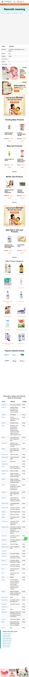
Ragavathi (4, 461)
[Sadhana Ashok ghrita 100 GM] (9, 127)
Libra (10, 64)
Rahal (3, 622)
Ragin (3, 577)
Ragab (3, 437)
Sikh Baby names (7, 643)
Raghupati (4, 540)
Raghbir (3, 514)
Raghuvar (4, 553)
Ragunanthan (5, 597)
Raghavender (5, 503)
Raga (3, 425)
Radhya (3, 414)
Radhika (4, 407)
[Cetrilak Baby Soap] (22, 239)
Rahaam (4, 619)
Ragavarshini (5, 457)
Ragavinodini (5, 471)
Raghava (4, 492)
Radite (3, 417)
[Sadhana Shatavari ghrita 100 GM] (22, 127)
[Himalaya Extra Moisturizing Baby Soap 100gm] (9, 239)
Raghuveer (4, 556)
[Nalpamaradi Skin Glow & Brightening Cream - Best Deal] (9, 184)
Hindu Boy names (7, 635)
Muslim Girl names (7, 641)
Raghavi (4, 512)
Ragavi (3, 466)
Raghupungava (5, 547)
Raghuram (4, 551)
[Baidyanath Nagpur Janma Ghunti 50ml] (22, 153)
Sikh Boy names (6, 645)
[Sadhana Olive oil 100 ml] (9, 153)
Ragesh (3, 479)
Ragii (3, 573)
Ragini (3, 579)
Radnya (3, 423)
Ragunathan (5, 600)
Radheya (4, 404)
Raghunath (4, 536)
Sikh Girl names (6, 646)
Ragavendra (5, 464)
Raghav (3, 485)
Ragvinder (4, 612)
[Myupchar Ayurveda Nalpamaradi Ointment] (22, 184)
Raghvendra (5, 564)
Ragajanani (4, 443)
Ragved (3, 609)
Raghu (3, 517)
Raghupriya (4, 544)
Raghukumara (5, 521)
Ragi (3, 568)
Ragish (3, 591)
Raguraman (4, 606)
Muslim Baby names (7, 638)
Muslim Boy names (7, 640)
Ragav (3, 449)
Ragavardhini (5, 454)
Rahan (3, 627)
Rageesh (4, 473)
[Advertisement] (14, 29)
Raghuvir (4, 560)
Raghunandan (5, 527)
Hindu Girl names (6, 636)
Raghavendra (5, 507)
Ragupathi (4, 604)
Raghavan (4, 498)
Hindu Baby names (7, 633)
